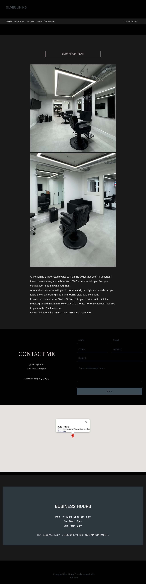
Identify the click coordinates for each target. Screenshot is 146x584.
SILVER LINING (16, 7)
